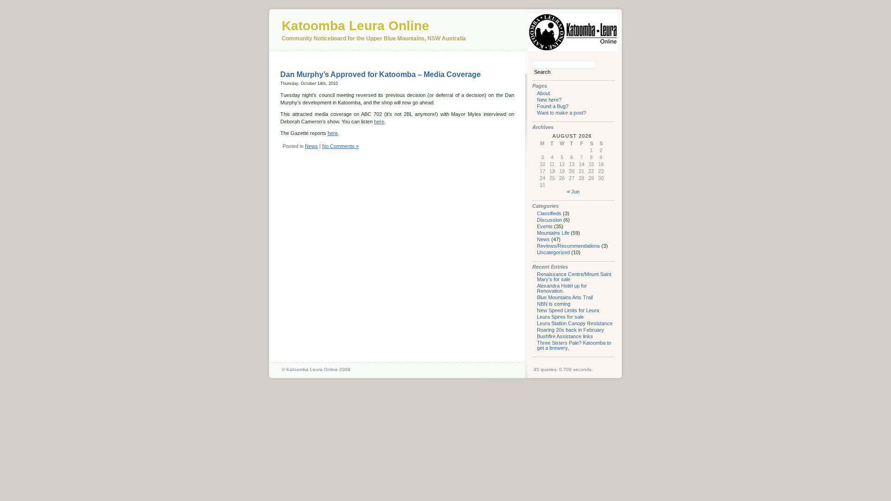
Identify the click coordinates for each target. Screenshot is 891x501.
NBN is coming (553, 304)
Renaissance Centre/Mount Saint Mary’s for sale (574, 276)
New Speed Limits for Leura (568, 310)
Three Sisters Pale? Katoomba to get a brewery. (574, 345)
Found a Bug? (552, 106)
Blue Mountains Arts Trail (565, 297)
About (543, 93)
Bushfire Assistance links (565, 336)
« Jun (573, 191)
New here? (549, 100)
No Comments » (340, 146)
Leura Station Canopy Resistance (575, 323)
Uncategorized (553, 252)
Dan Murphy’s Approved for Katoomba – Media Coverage (380, 74)
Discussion (549, 220)
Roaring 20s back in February (570, 330)
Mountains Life (553, 233)
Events (545, 226)
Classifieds (549, 213)
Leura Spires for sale (560, 317)
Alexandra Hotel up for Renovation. (562, 288)
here (379, 121)
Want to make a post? (561, 113)
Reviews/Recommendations (568, 246)
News (311, 146)
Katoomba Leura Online (355, 26)
